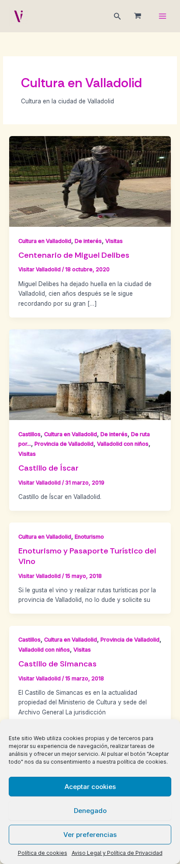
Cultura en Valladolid (44, 241)
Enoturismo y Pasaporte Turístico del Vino (87, 556)
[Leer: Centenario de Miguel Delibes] (90, 181)
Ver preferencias (90, 834)
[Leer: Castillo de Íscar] (90, 374)
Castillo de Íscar (48, 468)
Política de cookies (42, 853)
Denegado (90, 810)
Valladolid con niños (123, 444)
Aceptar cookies (90, 786)
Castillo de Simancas (57, 664)
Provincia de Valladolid (64, 444)
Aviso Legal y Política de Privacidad (117, 853)
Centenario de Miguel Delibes (73, 255)
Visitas (114, 241)
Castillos (29, 434)
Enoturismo (89, 536)
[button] (117, 16)
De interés (88, 241)
